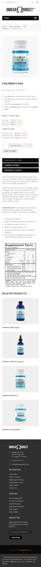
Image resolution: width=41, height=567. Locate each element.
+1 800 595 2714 (11, 2)
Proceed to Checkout (16, 501)
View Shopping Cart (15, 498)
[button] (37, 2)
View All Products (15, 504)
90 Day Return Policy (16, 482)
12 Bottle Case (15, 107)
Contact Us (13, 488)
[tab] (20, 160)
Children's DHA (16, 29)
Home (4, 26)
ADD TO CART (10, 151)
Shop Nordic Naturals (16, 506)
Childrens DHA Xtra (10, 395)
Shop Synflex (13, 512)
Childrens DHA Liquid (10, 327)
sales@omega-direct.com (20, 464)
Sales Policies (13, 485)
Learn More (13, 474)
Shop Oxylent (13, 509)
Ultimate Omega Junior (11, 429)
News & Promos (14, 477)
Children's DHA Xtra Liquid (12, 361)
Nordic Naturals (14, 26)
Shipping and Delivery (16, 480)
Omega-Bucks (15, 104)
